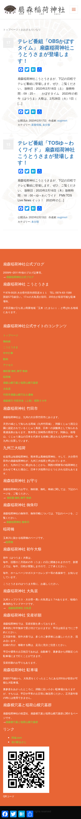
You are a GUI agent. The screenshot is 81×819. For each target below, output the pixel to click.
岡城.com (16, 737)
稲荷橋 (7, 376)
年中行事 (8, 353)
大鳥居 (7, 388)
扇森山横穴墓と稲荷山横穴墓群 (20, 382)
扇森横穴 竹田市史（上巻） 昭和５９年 (25, 400)
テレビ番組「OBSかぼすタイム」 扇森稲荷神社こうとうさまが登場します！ (46, 50)
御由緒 (7, 341)
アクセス (8, 364)
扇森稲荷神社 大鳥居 (19, 608)
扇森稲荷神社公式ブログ (20, 277)
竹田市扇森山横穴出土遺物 (18, 394)
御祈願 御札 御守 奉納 (15, 371)
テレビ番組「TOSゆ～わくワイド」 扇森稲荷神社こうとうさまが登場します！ (46, 152)
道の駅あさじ (18, 742)
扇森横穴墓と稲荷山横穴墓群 (22, 722)
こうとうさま (10, 347)
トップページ (10, 29)
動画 (5, 359)
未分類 (46, 124)
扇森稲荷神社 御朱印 (17, 522)
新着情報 (36, 124)
